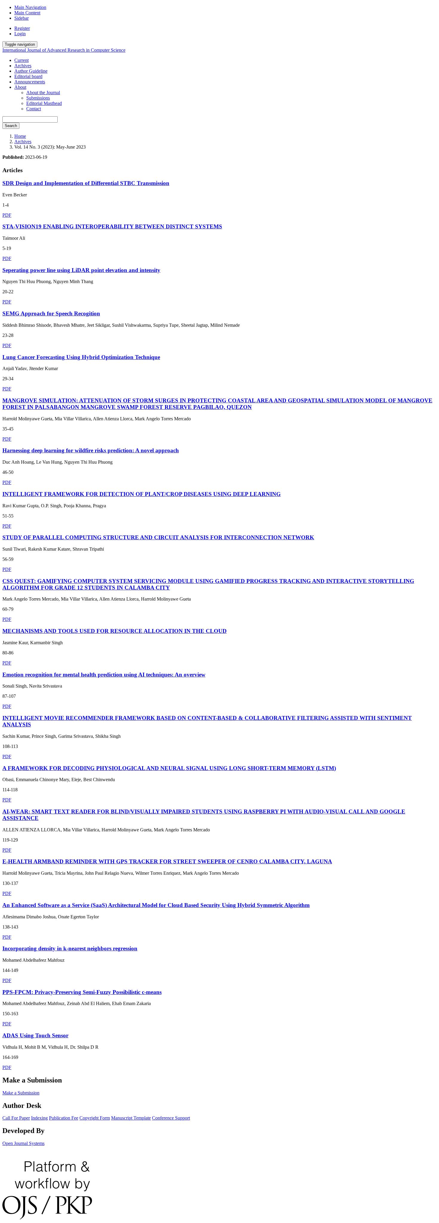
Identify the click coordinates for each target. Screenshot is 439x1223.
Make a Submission (20, 1092)
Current (21, 60)
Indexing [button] (39, 1117)
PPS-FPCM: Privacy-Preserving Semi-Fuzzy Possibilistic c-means (82, 992)
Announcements (29, 81)
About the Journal (43, 92)
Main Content (27, 12)
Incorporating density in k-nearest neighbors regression (69, 948)
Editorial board (28, 76)
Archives (22, 65)
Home (20, 136)
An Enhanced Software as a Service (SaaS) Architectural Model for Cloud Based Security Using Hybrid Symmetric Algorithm (156, 905)
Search (11, 125)
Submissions (38, 97)
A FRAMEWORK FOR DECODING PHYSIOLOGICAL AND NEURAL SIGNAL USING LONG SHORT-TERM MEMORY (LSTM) (169, 768)
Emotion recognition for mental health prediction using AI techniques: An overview (103, 674)
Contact (33, 108)
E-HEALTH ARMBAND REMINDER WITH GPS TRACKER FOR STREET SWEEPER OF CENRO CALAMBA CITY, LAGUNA (167, 861)
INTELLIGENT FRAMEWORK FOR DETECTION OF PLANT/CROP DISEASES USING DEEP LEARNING (141, 494)
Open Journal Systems (23, 1143)
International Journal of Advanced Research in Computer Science (63, 50)
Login (20, 33)
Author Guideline (30, 71)
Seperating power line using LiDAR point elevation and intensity (81, 270)
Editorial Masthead (44, 103)
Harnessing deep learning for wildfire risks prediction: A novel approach (90, 450)
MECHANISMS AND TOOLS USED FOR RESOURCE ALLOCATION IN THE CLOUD (114, 631)
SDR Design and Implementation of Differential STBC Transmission (85, 183)
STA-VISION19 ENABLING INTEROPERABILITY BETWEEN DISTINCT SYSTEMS (112, 226)
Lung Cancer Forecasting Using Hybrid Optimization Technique (81, 357)
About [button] (20, 87)
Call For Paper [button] (16, 1117)
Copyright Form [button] (94, 1117)
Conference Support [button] (171, 1117)
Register (22, 28)
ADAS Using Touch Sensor (35, 1035)
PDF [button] (6, 215)
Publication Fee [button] (63, 1117)
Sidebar (21, 18)
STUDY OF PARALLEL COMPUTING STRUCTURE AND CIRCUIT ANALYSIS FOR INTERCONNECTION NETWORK (158, 537)
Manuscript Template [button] (131, 1117)
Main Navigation (30, 7)
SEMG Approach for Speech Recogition (51, 313)
